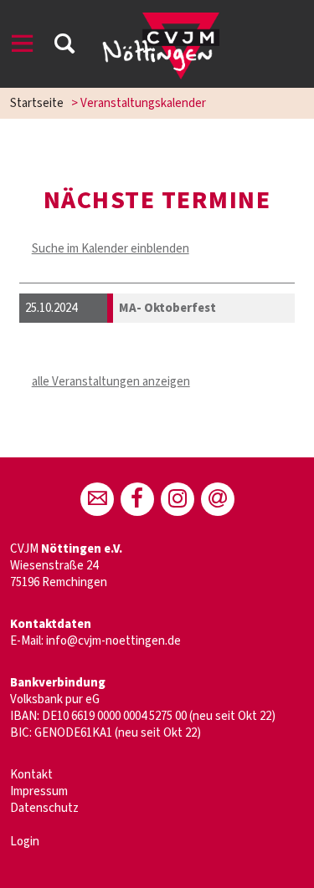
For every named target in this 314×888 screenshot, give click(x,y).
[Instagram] (177, 499)
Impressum (39, 791)
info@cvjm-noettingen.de (113, 641)
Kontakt (31, 774)
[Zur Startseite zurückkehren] (161, 20)
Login (24, 841)
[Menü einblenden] (22, 46)
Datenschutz (44, 808)
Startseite (37, 103)
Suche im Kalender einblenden (110, 249)
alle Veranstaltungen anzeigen (111, 381)
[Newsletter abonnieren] (217, 499)
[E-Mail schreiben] (97, 499)
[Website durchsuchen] (64, 46)
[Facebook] (137, 499)
